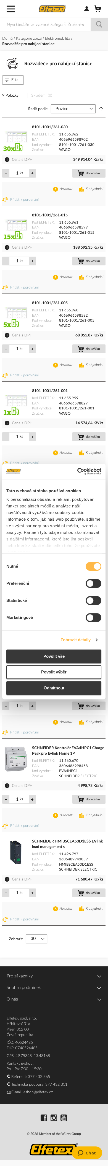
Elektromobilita (58, 38)
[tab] (13, 80)
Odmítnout (54, 688)
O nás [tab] (12, 999)
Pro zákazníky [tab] (20, 976)
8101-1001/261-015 (50, 215)
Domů (8, 38)
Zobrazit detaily (75, 639)
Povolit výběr (54, 672)
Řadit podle (38, 109)
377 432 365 (39, 1077)
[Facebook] (44, 1119)
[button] (21, 199)
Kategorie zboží (29, 38)
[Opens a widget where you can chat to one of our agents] (87, 1153)
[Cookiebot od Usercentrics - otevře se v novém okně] (77, 471)
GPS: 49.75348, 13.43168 (28, 1056)
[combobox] (54, 24)
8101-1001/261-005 (50, 303)
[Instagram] (54, 1119)
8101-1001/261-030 (50, 127)
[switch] (93, 584)
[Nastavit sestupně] (101, 109)
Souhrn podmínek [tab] (24, 987)
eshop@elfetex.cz (38, 1092)
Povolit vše (54, 656)
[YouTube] (63, 1119)
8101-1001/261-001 (50, 391)
